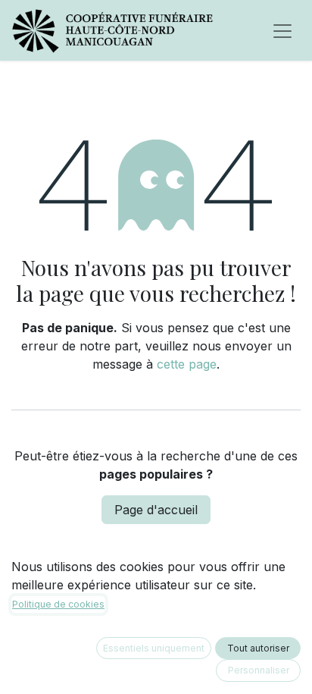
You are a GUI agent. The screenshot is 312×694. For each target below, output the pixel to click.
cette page (187, 364)
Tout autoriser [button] (258, 648)
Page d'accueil (156, 509)
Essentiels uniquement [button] (153, 648)
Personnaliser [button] (258, 670)
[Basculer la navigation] (282, 30)
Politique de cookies (58, 604)
